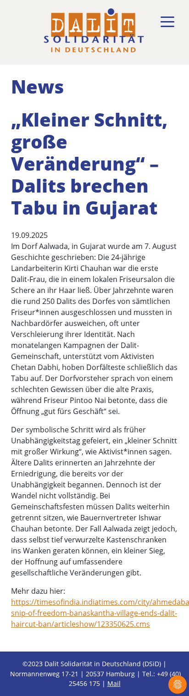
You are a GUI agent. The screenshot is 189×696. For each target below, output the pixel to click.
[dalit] (93, 30)
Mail (114, 683)
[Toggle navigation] (167, 22)
